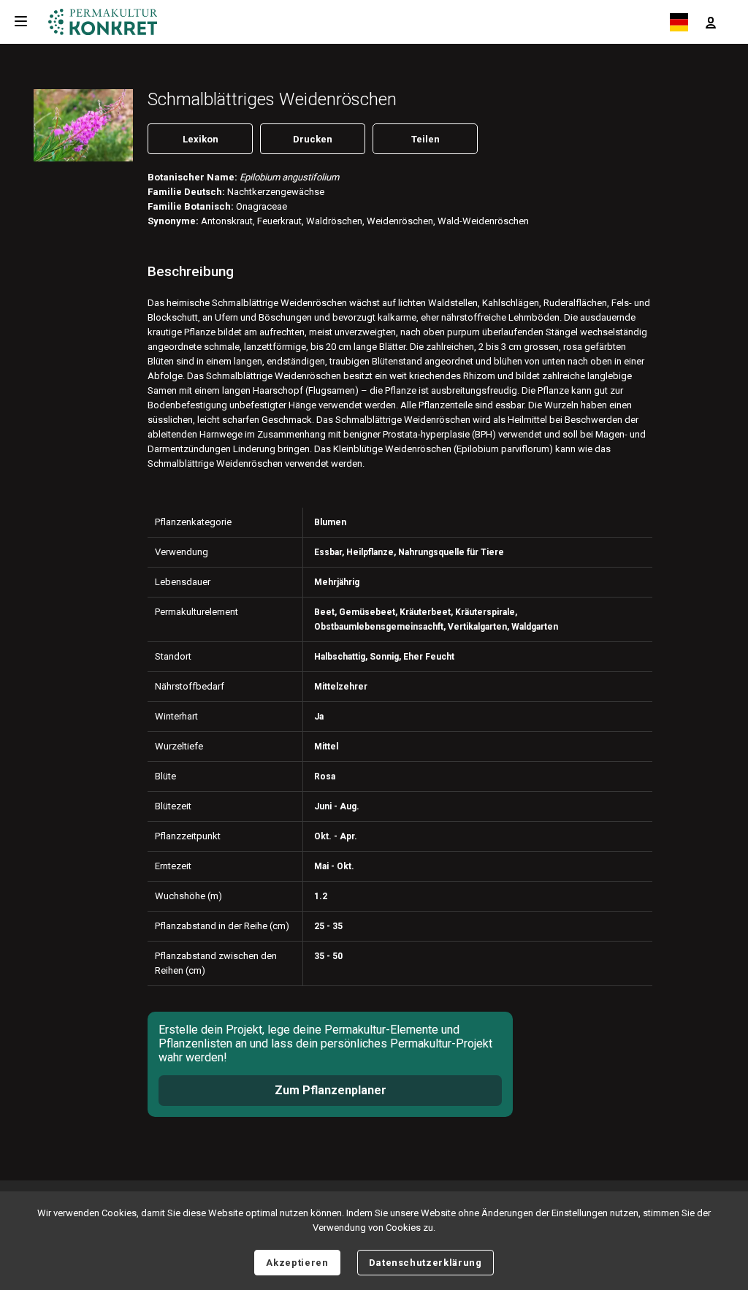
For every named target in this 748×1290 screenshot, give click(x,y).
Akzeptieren (297, 1262)
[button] (711, 22)
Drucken (312, 139)
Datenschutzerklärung (425, 1262)
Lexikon (200, 139)
